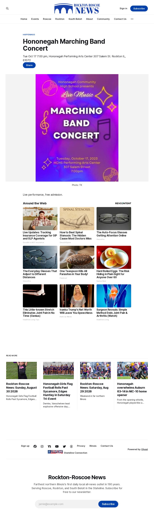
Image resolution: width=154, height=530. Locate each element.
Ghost (144, 449)
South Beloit (75, 18)
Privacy (81, 445)
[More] (132, 19)
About (89, 18)
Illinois (92, 445)
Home (24, 18)
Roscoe (47, 18)
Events (35, 18)
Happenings (29, 34)
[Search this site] (7, 8)
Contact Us (120, 18)
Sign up (25, 445)
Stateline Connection (75, 452)
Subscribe (139, 8)
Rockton (59, 18)
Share (29, 65)
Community (103, 18)
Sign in (123, 8)
